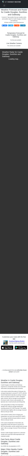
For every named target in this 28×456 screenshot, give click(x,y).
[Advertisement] (14, 360)
